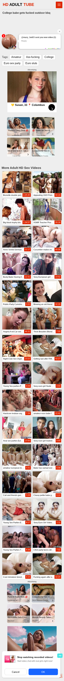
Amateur (16, 57)
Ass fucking (33, 57)
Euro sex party (12, 63)
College (49, 57)
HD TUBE (18, 4)
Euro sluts (31, 63)
